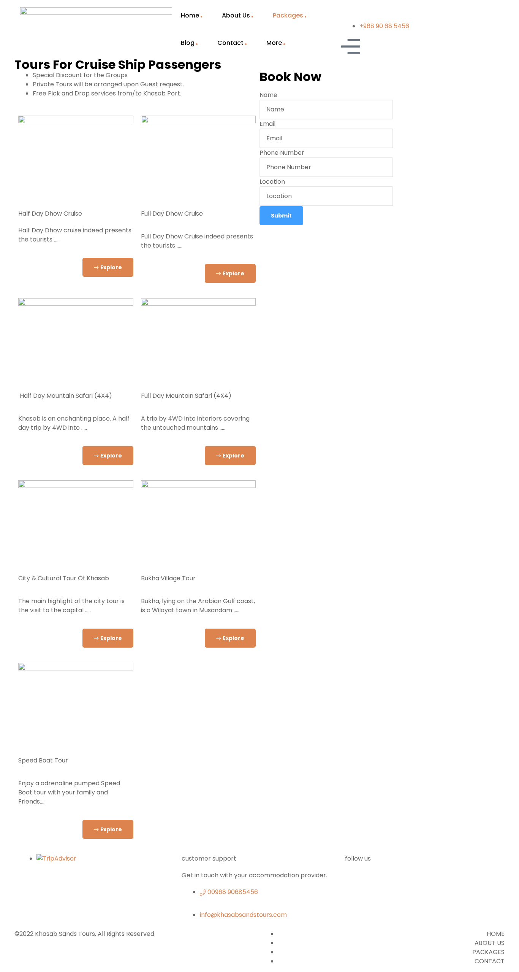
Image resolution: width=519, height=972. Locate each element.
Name (268, 95)
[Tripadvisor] (416, 880)
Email (267, 123)
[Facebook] (354, 880)
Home (190, 15)
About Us (236, 15)
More (274, 42)
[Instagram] (479, 880)
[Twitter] (385, 880)
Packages (288, 15)
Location (272, 181)
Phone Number (282, 152)
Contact (230, 42)
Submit (281, 215)
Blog (188, 42)
